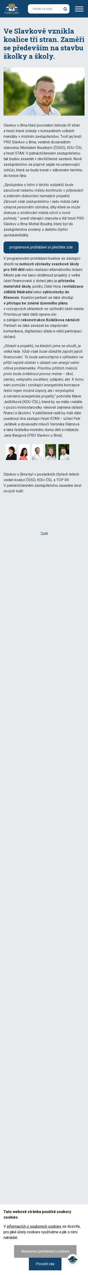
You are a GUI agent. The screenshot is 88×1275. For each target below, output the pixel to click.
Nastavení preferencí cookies (45, 1251)
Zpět (44, 533)
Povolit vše (45, 1264)
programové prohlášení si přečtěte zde (41, 247)
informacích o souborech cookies (34, 1226)
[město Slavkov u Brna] (11, 8)
